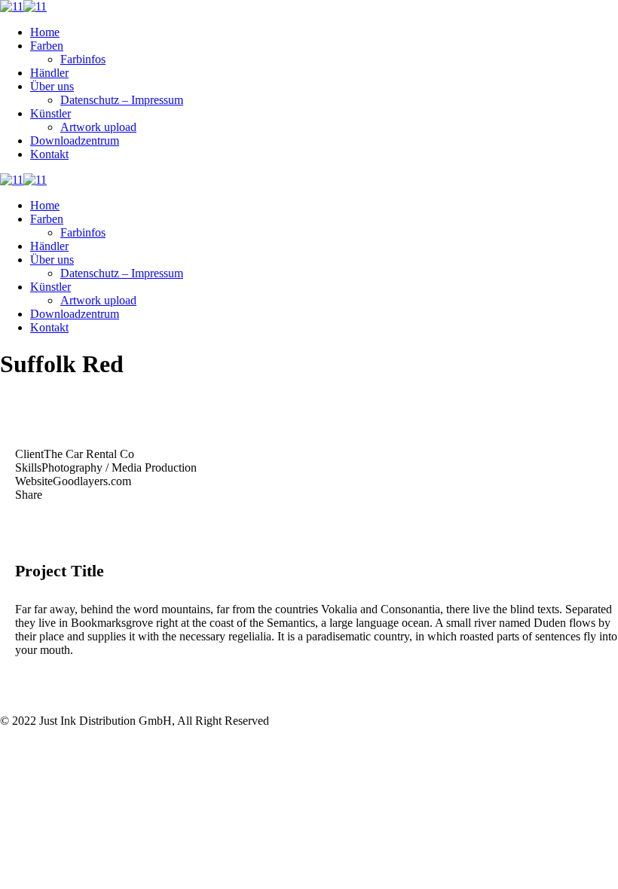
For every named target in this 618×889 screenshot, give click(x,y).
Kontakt (49, 154)
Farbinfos (83, 59)
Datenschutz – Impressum (121, 99)
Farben (46, 45)
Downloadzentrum (74, 140)
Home (45, 32)
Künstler (50, 113)
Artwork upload (98, 127)
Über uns (52, 86)
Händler (49, 72)
